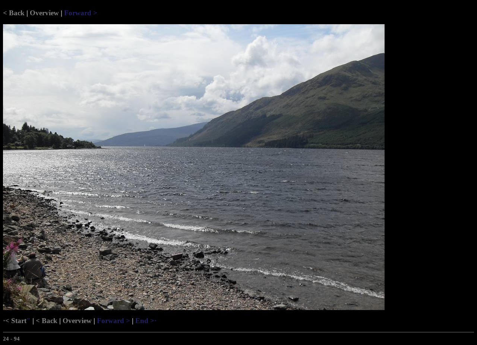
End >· (146, 321)
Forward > (80, 13)
